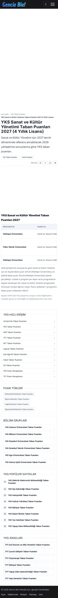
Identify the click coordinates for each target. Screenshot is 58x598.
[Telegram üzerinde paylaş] (55, 163)
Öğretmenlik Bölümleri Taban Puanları (19, 409)
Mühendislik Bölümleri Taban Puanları (19, 394)
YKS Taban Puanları (18, 114)
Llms (41, 594)
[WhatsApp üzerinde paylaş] (50, 163)
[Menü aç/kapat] (52, 4)
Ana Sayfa (5, 114)
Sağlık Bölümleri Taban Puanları (17, 404)
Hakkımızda (13, 594)
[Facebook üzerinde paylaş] (45, 163)
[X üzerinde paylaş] (40, 163)
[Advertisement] (29, 39)
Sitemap (33, 594)
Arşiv (3, 594)
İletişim (23, 594)
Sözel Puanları (27, 157)
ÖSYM (32, 299)
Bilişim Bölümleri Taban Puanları (17, 399)
